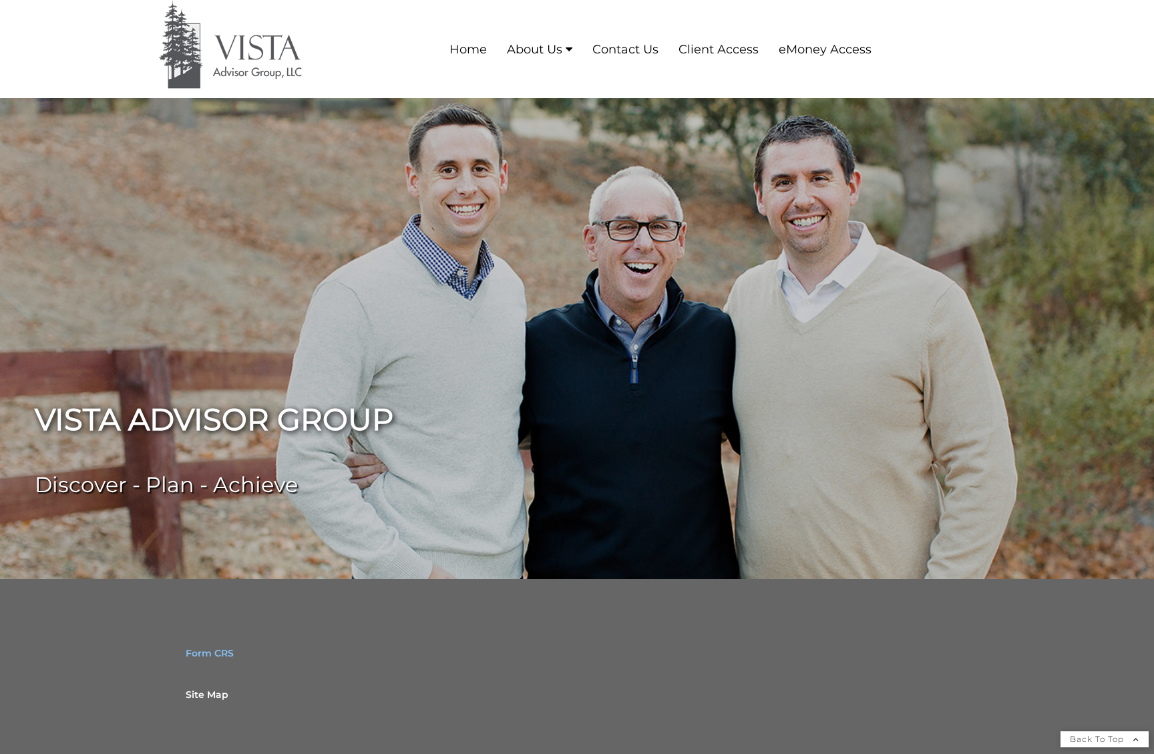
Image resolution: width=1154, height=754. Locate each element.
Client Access (719, 49)
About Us (534, 49)
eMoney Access (825, 49)
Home (468, 49)
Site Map (207, 695)
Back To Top (1098, 739)
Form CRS (210, 653)
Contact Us (625, 49)
